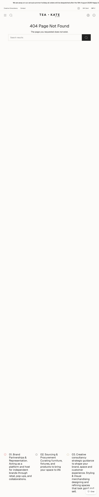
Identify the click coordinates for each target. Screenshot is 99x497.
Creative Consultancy (11, 8)
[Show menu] (5, 15)
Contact (23, 8)
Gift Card (85, 8)
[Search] (86, 37)
